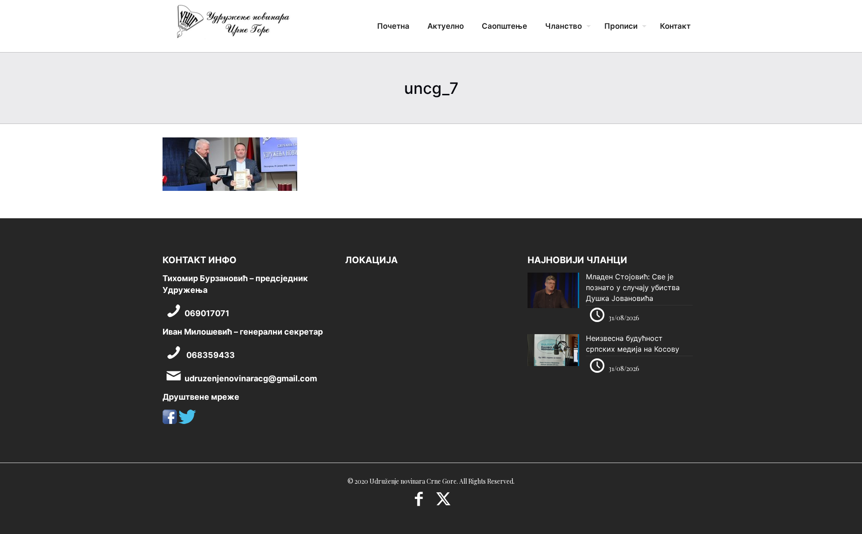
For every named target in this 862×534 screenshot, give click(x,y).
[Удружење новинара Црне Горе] (233, 24)
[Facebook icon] (419, 501)
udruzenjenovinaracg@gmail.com (251, 378)
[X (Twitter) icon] (443, 501)
